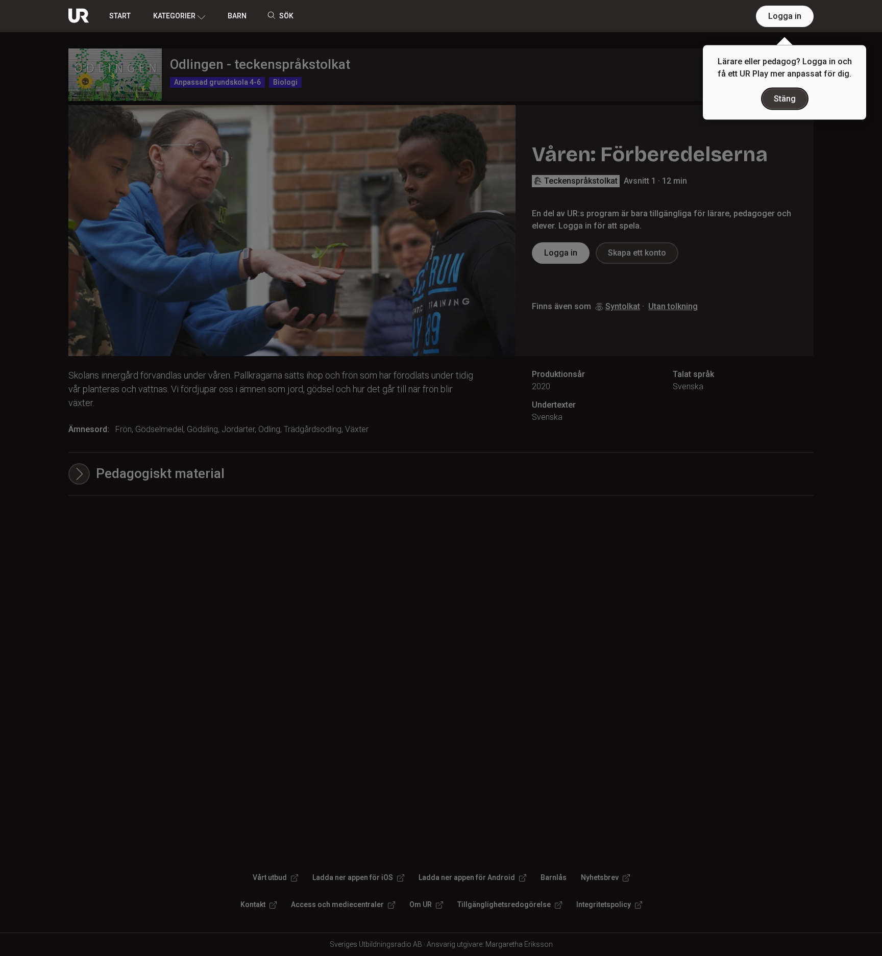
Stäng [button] (785, 99)
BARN (237, 16)
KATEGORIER (174, 16)
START (120, 16)
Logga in (784, 16)
